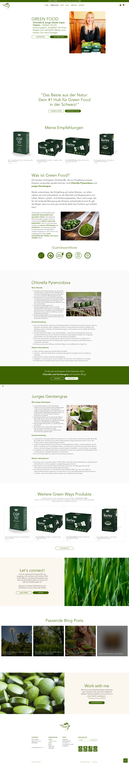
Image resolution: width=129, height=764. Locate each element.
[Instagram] (3, 378)
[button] (120, 5)
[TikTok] (3, 380)
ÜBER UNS (51, 746)
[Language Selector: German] (124, 5)
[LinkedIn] (3, 383)
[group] (64, 147)
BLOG (50, 744)
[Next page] (73, 658)
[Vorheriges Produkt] (6, 145)
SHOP (50, 743)
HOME (50, 739)
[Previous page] (56, 658)
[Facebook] (3, 386)
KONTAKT (51, 748)
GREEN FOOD (53, 741)
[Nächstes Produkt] (123, 145)
